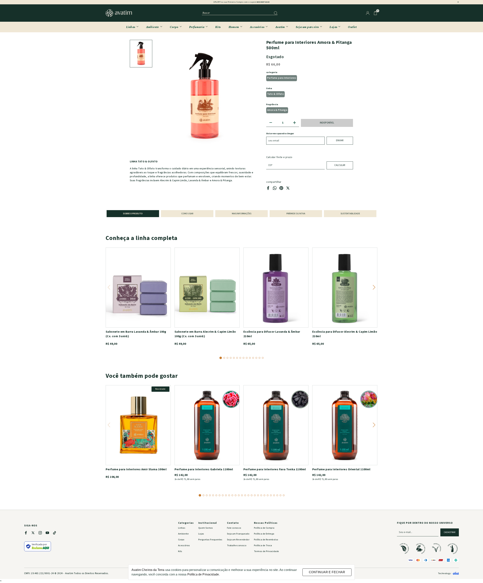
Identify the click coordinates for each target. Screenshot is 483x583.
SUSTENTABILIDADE (350, 213)
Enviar (340, 140)
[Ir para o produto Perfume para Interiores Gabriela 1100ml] (207, 425)
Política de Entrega (264, 533)
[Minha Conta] (368, 13)
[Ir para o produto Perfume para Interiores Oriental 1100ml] (344, 425)
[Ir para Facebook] (27, 533)
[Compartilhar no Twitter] (288, 189)
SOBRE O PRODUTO (133, 213)
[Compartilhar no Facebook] (268, 189)
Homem (234, 27)
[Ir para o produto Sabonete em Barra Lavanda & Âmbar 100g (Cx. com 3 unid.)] (138, 288)
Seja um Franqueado (238, 533)
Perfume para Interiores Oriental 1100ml (341, 469)
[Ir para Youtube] (49, 533)
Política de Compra (264, 528)
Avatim (280, 27)
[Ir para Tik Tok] (56, 533)
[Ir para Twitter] (34, 533)
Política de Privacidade (203, 574)
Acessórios (257, 27)
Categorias (186, 523)
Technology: (444, 573)
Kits (218, 27)
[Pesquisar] (275, 13)
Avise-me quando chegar (280, 134)
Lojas (333, 27)
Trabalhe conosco (236, 545)
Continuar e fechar (327, 572)
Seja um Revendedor (238, 539)
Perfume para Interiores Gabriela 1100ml (204, 469)
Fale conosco (234, 528)
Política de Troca (263, 545)
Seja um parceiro (307, 27)
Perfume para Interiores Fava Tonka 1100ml (274, 469)
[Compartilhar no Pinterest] (281, 189)
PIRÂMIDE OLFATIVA (295, 213)
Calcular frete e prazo (279, 157)
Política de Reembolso (266, 539)
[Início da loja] (119, 13)
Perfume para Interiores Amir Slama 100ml (136, 469)
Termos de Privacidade (266, 551)
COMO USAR (187, 213)
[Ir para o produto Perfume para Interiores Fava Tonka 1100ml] (275, 425)
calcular (339, 165)
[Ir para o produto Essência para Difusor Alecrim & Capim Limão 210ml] (344, 288)
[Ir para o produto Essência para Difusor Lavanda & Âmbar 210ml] (275, 288)
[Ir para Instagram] (42, 533)
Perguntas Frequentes (210, 539)
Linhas (130, 27)
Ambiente (152, 27)
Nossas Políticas (266, 523)
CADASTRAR (449, 532)
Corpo (174, 27)
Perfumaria (197, 27)
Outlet (352, 27)
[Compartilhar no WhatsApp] (275, 189)
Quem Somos (205, 528)
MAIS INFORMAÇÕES (241, 213)
